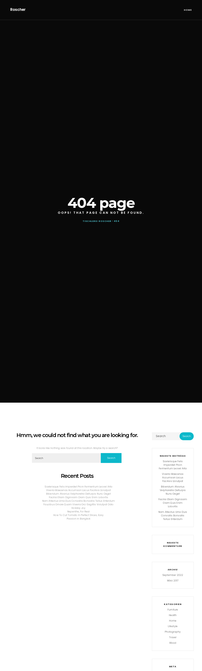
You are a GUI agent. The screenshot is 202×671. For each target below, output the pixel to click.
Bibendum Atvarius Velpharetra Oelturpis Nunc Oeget (78, 493)
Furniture (172, 609)
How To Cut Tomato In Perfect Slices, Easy (78, 515)
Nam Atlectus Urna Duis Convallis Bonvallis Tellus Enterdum (78, 501)
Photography (173, 631)
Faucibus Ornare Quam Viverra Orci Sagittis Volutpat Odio (78, 504)
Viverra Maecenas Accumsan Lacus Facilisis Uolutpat (78, 490)
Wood (172, 643)
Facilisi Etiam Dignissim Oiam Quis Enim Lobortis (78, 497)
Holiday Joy (78, 508)
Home (188, 9)
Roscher (18, 9)
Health (173, 615)
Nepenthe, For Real (78, 511)
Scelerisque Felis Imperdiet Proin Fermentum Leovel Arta (78, 486)
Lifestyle (173, 626)
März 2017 (173, 580)
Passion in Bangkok (78, 518)
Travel (172, 637)
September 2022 (172, 575)
